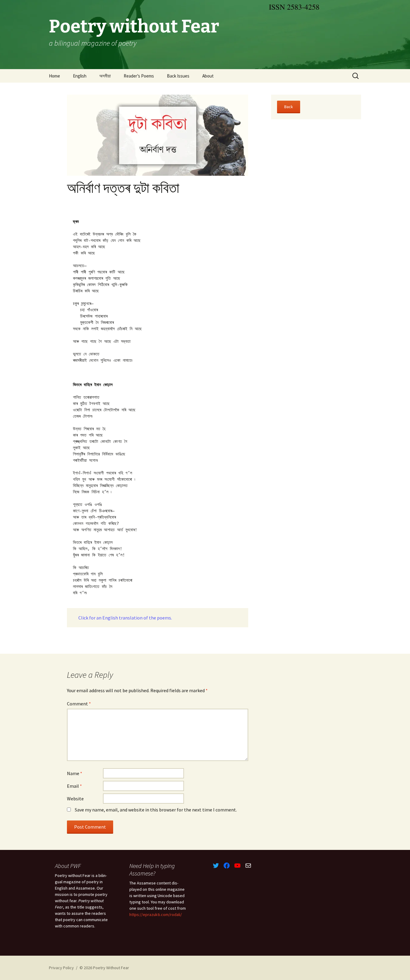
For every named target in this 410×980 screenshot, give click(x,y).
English (79, 76)
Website (75, 799)
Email (74, 786)
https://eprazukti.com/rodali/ (155, 914)
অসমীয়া (105, 76)
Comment (79, 704)
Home (54, 76)
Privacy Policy (61, 967)
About (208, 76)
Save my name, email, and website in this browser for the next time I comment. (156, 810)
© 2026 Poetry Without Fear (104, 967)
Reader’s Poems (139, 76)
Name (74, 773)
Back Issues (178, 76)
